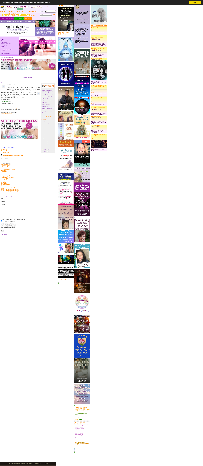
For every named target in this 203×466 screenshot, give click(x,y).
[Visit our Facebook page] (41, 12)
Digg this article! (6, 152)
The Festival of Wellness (96, 27)
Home (2, 39)
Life (2, 172)
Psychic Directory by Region (6, 49)
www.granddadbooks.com (6, 113)
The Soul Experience (95, 116)
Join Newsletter (19, 18)
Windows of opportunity (46, 100)
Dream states (3, 170)
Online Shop (13, 463)
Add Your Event (4, 42)
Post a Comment (4, 108)
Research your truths (5, 184)
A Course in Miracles (78, 408)
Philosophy (10, 57)
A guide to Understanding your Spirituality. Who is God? (12, 187)
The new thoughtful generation (47, 94)
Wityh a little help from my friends (8, 169)
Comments (3, 204)
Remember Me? (6, 218)
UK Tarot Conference (95, 125)
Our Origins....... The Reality (6, 181)
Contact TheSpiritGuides (46, 139)
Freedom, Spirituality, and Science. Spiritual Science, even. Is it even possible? (48, 91)
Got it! (194, 2)
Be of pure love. (4, 183)
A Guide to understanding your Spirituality (10, 189)
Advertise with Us (36, 463)
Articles (2, 40)
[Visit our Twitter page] (43, 12)
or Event (67, 32)
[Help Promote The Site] (62, 282)
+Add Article (10, 11)
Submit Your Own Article (6, 160)
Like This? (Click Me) (6, 101)
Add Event (28, 18)
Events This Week (79, 422)
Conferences (86, 410)
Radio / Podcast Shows (5, 53)
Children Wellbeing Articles (84, 443)
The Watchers (44, 102)
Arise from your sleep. (5, 192)
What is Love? (4, 179)
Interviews (3, 50)
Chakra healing (81, 410)
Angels (76, 442)
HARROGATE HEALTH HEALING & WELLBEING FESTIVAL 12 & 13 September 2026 (98, 87)
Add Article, (60, 32)
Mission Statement (29, 463)
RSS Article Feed (46, 149)
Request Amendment (7, 150)
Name (2, 198)
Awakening (77, 443)
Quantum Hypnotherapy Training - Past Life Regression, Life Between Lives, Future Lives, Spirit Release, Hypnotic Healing (98, 136)
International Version (62, 279)
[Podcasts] (50, 12)
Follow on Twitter (45, 145)
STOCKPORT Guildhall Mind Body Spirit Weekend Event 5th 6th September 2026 (98, 37)
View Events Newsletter (7, 18)
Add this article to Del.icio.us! (9, 153)
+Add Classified (19, 11)
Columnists (3, 51)
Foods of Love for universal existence (8, 168)
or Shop (66, 5)
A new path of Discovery (6, 178)
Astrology (84, 409)
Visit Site (92, 42)
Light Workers (77, 445)
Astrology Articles (81, 442)
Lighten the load (45, 106)
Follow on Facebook (45, 143)
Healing (76, 444)
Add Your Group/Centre (63, 34)
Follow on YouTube (45, 141)
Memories (3, 185)
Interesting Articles (85, 444)
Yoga (80, 419)
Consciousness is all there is (47, 96)
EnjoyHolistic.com (45, 137)
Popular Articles (79, 441)
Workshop (76, 419)
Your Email (3, 201)
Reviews (2, 46)
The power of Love (5, 176)
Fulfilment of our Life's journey (7, 177)
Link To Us (41, 463)
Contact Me (5, 149)
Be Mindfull (3, 182)
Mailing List (44, 121)
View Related (48, 116)
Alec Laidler (3, 174)
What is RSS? (46, 151)
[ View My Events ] (50, 6)
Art (81, 409)
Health (79, 444)
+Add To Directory (32, 11)
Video (64, 32)
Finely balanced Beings (5, 175)
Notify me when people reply (8, 221)
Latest (43, 89)
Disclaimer (46, 463)
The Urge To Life (45, 98)
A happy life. (3, 188)
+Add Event (2, 11)
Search (54, 14)
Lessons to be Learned (46, 104)
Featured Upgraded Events (78, 423)
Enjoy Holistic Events (5, 47)
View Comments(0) (13, 108)
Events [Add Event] (81, 407)
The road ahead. (4, 171)
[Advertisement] (27, 72)
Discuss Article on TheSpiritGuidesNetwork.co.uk (13, 155)
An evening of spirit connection (97, 58)
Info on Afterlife (45, 126)
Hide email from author (19, 219)
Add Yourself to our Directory (64, 33)
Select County (61, 281)
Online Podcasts (61, 5)
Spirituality (77, 417)
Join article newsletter (7, 219)
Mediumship (83, 445)
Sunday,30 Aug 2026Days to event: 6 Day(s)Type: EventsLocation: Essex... (79, 432)
